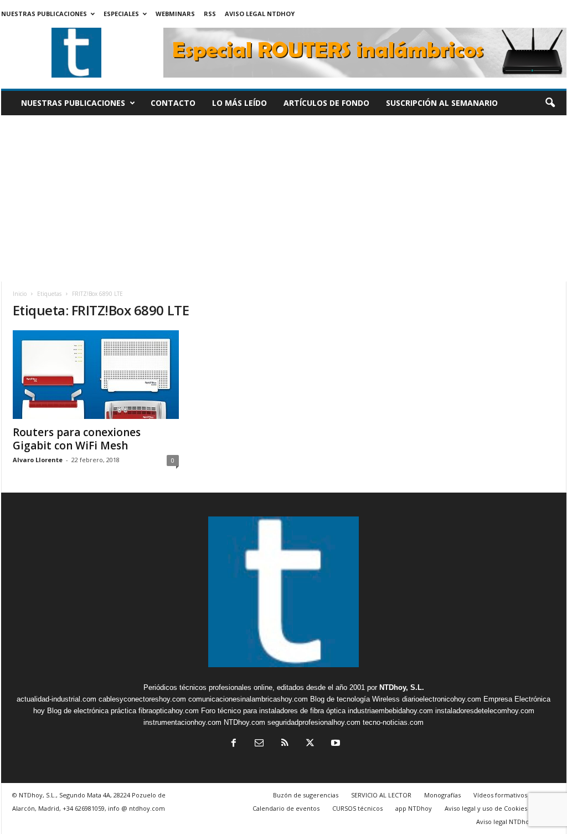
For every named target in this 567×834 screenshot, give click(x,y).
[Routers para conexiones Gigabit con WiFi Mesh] (96, 374)
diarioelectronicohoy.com (441, 699)
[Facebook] (233, 744)
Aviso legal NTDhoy (260, 13)
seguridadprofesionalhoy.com (313, 722)
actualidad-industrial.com (56, 699)
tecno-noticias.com (393, 722)
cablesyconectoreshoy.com (142, 699)
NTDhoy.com (244, 722)
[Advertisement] (283, 198)
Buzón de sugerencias (305, 795)
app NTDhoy (413, 808)
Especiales (121, 13)
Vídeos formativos (500, 795)
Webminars (175, 13)
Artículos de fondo (326, 103)
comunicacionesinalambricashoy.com (248, 699)
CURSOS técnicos (357, 808)
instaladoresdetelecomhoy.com (484, 711)
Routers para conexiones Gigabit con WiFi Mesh (77, 439)
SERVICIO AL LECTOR (381, 795)
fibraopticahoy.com (168, 711)
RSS (210, 13)
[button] (550, 103)
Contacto (173, 103)
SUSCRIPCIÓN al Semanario (442, 103)
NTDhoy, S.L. (401, 687)
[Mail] (259, 744)
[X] (310, 744)
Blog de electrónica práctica (91, 711)
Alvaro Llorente (38, 460)
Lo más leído (239, 103)
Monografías (442, 795)
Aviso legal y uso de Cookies (486, 808)
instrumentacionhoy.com (182, 722)
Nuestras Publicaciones (44, 13)
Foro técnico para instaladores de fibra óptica (273, 711)
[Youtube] (334, 744)
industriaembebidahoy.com (390, 711)
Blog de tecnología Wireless (355, 699)
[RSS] (284, 744)
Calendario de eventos (285, 808)
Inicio (20, 294)
